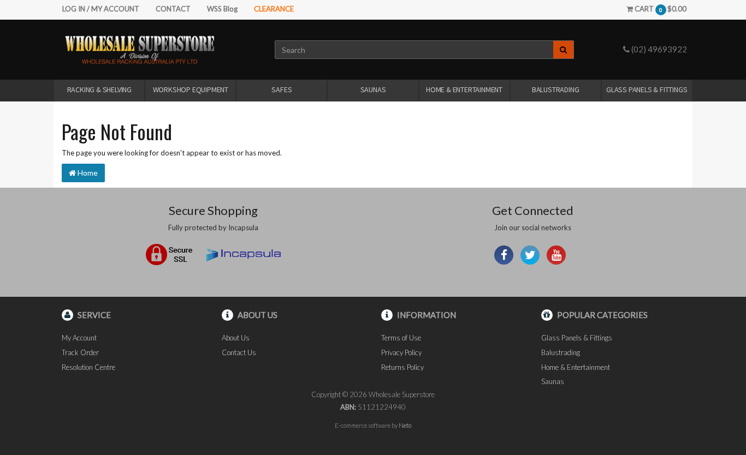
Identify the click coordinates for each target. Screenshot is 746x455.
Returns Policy (402, 367)
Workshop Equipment (190, 89)
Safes (281, 89)
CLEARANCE (274, 8)
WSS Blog (222, 8)
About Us (236, 337)
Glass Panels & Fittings (646, 89)
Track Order (80, 352)
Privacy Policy (401, 352)
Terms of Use (401, 337)
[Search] (563, 49)
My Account (79, 337)
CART (659, 8)
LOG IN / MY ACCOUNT (100, 8)
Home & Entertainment (464, 89)
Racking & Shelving (99, 89)
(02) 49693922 (658, 49)
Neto (405, 425)
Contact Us (239, 352)
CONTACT (173, 8)
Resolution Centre (88, 367)
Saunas (373, 89)
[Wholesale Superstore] (139, 49)
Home (87, 172)
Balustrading (555, 89)
